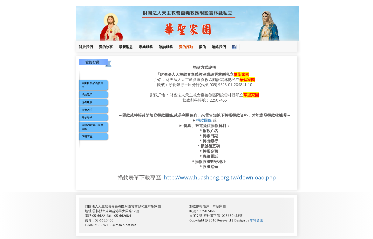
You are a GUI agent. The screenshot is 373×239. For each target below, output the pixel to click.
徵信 (202, 46)
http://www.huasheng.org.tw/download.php (220, 177)
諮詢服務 (166, 46)
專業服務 (146, 46)
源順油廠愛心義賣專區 (92, 127)
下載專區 (87, 136)
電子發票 (87, 117)
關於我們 (87, 46)
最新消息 (126, 46)
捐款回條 (204, 120)
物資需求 (87, 110)
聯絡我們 (219, 46)
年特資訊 (256, 220)
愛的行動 (186, 46)
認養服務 (87, 102)
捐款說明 (87, 94)
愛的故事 (106, 46)
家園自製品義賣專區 (92, 85)
